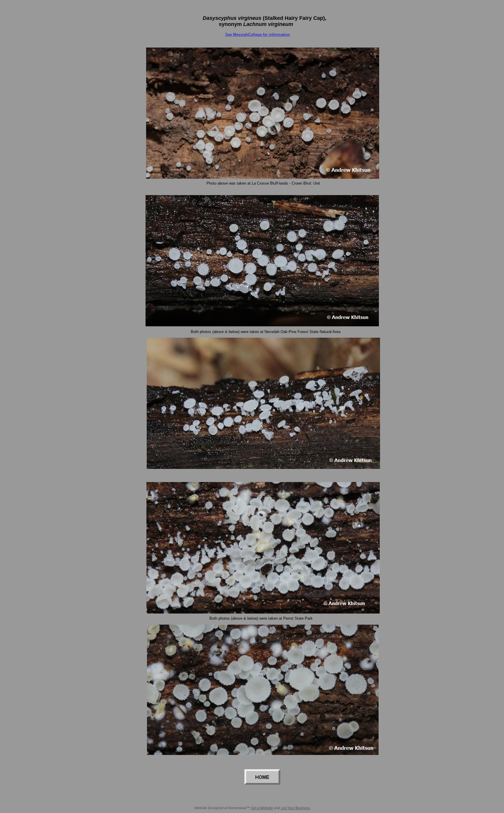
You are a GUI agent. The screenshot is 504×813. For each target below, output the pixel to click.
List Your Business (295, 808)
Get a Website (262, 808)
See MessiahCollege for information (257, 34)
